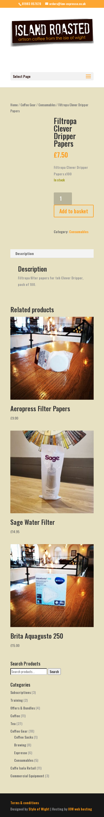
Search (54, 671)
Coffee (15, 715)
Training (16, 700)
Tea (13, 723)
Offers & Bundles (22, 707)
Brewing (20, 744)
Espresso (20, 752)
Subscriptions (20, 692)
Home (14, 105)
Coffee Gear (28, 105)
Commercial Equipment (27, 775)
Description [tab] (24, 253)
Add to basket (73, 211)
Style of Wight (39, 808)
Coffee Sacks (23, 737)
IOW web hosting (80, 808)
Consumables (47, 105)
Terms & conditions (24, 802)
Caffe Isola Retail (23, 768)
